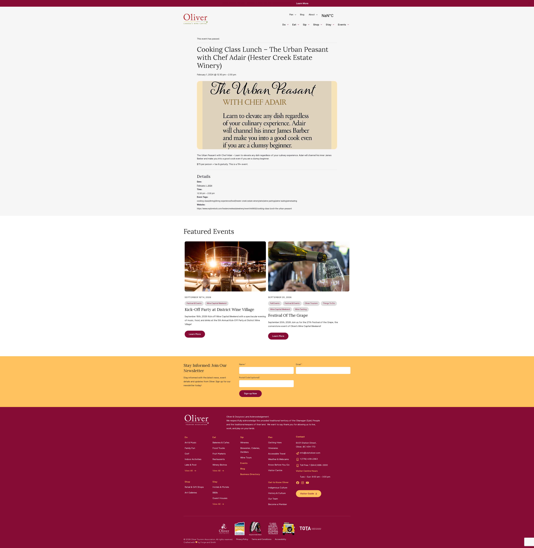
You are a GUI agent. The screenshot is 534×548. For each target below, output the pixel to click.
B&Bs (215, 492)
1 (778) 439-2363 (309, 459)
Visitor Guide (307, 493)
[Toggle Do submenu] (289, 26)
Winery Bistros (219, 464)
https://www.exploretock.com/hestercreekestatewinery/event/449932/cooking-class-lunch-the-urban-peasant (244, 208)
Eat (294, 24)
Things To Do (329, 303)
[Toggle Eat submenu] (299, 26)
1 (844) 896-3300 (318, 465)
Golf (187, 453)
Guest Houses (219, 498)
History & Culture (277, 493)
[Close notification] (529, 3)
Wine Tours (246, 457)
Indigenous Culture (277, 487)
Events (342, 24)
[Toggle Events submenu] (349, 26)
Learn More (302, 3)
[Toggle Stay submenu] (334, 26)
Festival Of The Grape (288, 315)
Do (284, 24)
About (312, 14)
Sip (304, 24)
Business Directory (250, 474)
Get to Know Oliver (278, 482)
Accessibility (280, 539)
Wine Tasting (301, 309)
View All (189, 470)
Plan (291, 14)
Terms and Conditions (261, 539)
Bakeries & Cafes (220, 442)
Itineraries (273, 448)
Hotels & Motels (220, 487)
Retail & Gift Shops (194, 487)
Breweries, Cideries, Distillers (250, 450)
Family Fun (190, 448)
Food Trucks (218, 448)
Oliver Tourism (311, 303)
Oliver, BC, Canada (334, 16)
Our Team (273, 498)
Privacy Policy (242, 539)
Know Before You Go (279, 464)
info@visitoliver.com (310, 452)
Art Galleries (191, 492)
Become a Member (277, 504)
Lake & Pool (190, 464)
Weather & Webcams (278, 459)
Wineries (244, 442)
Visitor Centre (275, 470)
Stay (328, 24)
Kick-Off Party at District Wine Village (219, 309)
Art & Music (190, 442)
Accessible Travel (276, 453)
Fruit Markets (219, 453)
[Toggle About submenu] (318, 16)
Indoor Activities (193, 459)
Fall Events (275, 303)
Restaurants (218, 459)
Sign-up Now (250, 393)
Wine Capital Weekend (216, 303)
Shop (316, 24)
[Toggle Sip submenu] (310, 26)
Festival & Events (194, 303)
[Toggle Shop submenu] (322, 26)
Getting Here (275, 442)
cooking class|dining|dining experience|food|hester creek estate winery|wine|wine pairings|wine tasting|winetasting (247, 200)
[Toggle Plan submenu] (297, 16)
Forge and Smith (208, 542)
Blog (302, 14)
